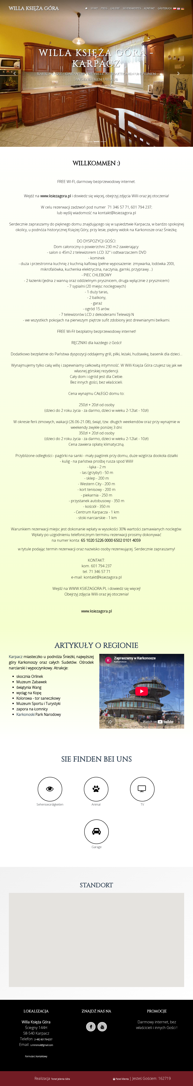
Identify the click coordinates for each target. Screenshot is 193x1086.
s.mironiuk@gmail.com (42, 1045)
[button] (14, 73)
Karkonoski (25, 714)
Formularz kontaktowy (36, 1056)
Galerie (115, 8)
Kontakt (149, 8)
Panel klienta (122, 1079)
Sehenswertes (132, 8)
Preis (104, 8)
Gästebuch (165, 8)
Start (94, 8)
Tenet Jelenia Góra (60, 1079)
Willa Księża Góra (34, 8)
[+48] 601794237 (43, 1039)
